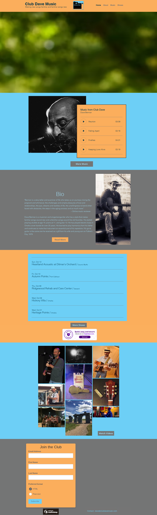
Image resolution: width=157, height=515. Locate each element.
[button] (54, 264)
